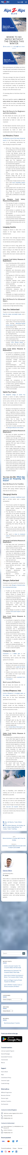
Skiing (8, 827)
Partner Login (4, 1098)
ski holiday (20, 825)
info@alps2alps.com (8, 1118)
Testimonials (4, 1059)
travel (9, 829)
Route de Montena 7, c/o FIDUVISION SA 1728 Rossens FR (13, 1127)
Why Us (3, 1062)
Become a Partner (5, 1095)
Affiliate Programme (6, 1092)
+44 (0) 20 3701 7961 (8, 1115)
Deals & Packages (5, 1054)
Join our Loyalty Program (7, 1051)
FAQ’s (2, 1074)
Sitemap (20, 1148)
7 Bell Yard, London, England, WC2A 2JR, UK (13, 1113)
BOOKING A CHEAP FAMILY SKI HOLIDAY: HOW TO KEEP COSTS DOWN (14, 846)
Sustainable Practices (6, 1056)
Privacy (14, 1148)
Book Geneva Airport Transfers (12, 1023)
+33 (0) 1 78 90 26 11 (8, 1130)
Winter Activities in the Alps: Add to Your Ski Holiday (14, 838)
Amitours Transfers (6, 1101)
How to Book (4, 1071)
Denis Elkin (21, 46)
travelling (14, 829)
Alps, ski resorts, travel (11, 822)
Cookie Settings (5, 1083)
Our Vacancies (4, 1104)
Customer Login (5, 1080)
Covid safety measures (10, 825)
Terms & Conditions (6, 1148)
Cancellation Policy (6, 1077)
